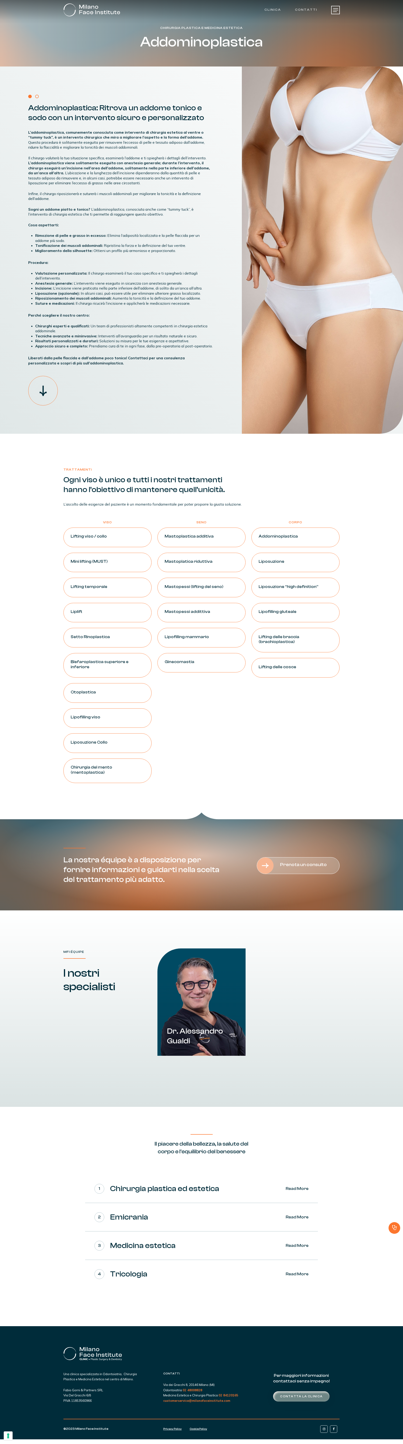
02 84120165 (228, 1395)
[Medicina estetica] (201, 1245)
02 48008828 (192, 1390)
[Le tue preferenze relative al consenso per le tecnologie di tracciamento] (8, 1435)
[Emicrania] (201, 1217)
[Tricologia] (201, 1274)
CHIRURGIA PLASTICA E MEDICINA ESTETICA (201, 28)
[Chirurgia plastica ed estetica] (201, 1189)
